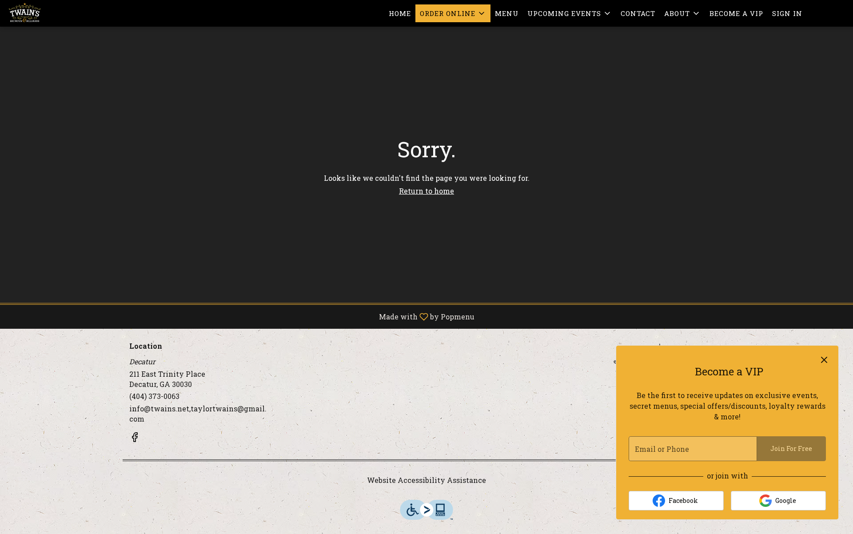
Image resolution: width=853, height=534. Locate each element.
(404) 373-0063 (154, 396)
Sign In (787, 13)
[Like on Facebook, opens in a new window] (134, 438)
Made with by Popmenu (240, 316)
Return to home (426, 190)
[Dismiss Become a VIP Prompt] (824, 360)
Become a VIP (736, 13)
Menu (506, 13)
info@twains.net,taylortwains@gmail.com (198, 413)
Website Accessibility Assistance (426, 480)
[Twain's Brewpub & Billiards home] (47, 13)
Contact (638, 13)
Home (400, 13)
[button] (452, 13)
